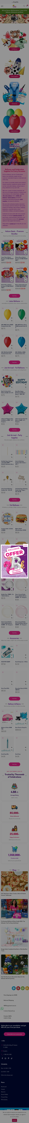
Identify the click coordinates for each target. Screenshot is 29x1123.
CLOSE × (26, 545)
